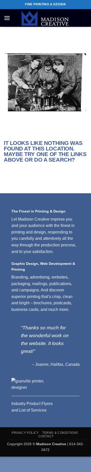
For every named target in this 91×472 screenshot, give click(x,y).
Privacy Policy (25, 433)
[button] (7, 18)
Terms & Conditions (60, 433)
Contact (46, 436)
